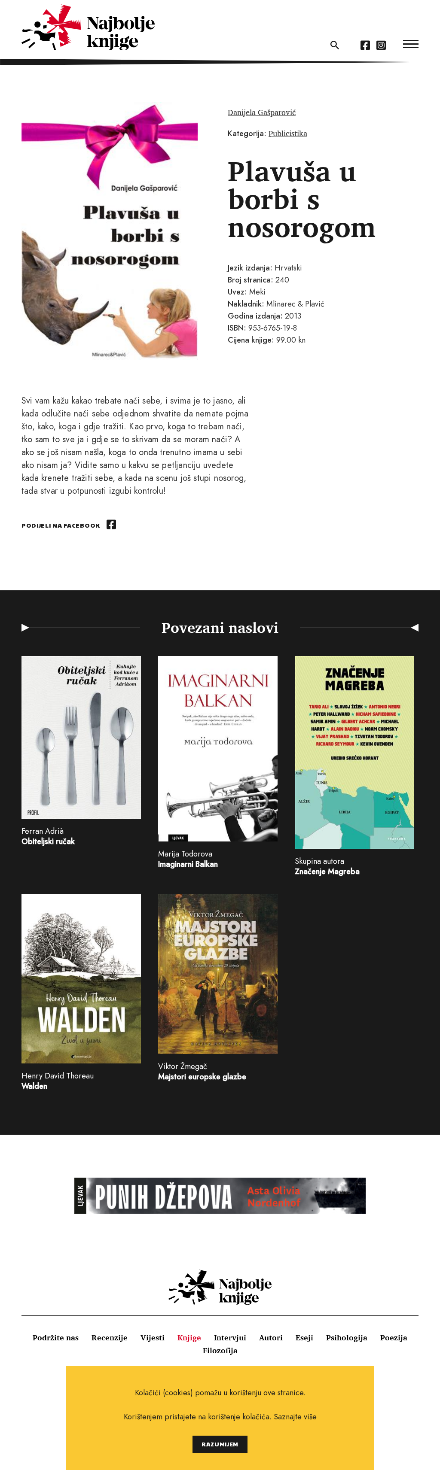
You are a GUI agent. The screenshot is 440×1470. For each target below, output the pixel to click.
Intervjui (230, 1337)
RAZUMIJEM (220, 1444)
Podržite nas (56, 1337)
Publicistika (288, 133)
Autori (271, 1337)
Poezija (393, 1337)
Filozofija (220, 1350)
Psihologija (346, 1337)
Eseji (304, 1337)
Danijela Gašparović (262, 112)
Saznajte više (295, 1416)
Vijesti (153, 1337)
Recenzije (110, 1337)
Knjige (189, 1337)
